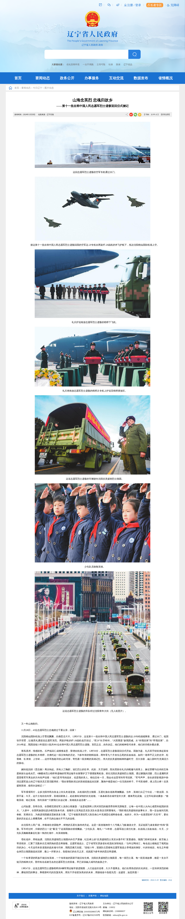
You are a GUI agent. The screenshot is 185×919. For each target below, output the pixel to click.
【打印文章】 (165, 115)
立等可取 (101, 64)
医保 (118, 64)
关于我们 (81, 896)
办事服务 (92, 78)
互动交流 (116, 78)
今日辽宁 (37, 88)
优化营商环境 (72, 64)
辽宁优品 (128, 64)
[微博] (117, 4)
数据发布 (141, 78)
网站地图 (104, 896)
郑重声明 (92, 896)
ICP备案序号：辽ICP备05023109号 (84, 915)
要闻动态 (42, 78)
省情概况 (165, 78)
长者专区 (156, 5)
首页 (18, 78)
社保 (111, 64)
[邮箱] (100, 4)
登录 (138, 5)
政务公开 (67, 78)
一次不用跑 (88, 64)
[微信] (109, 4)
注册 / (131, 5)
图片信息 (49, 88)
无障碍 (175, 5)
